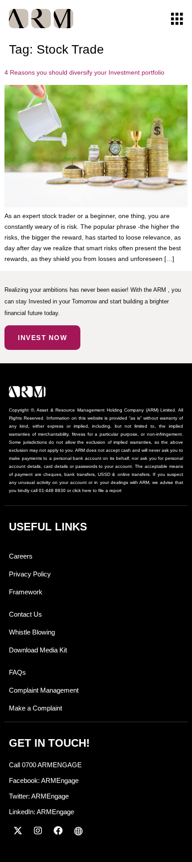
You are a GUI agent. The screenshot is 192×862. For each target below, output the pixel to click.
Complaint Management (44, 690)
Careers (21, 556)
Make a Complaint (35, 708)
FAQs (17, 672)
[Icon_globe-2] (78, 831)
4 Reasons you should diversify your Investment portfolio (84, 72)
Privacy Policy (30, 574)
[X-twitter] (18, 831)
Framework (25, 592)
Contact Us (25, 614)
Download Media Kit (38, 650)
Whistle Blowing (32, 632)
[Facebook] (58, 831)
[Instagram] (38, 831)
